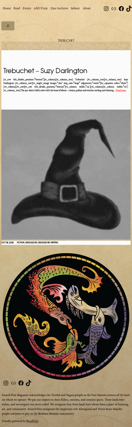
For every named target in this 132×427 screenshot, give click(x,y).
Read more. (121, 90)
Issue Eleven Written (48, 243)
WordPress (32, 421)
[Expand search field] (7, 25)
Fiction (20, 243)
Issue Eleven (31, 243)
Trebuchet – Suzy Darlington (45, 71)
